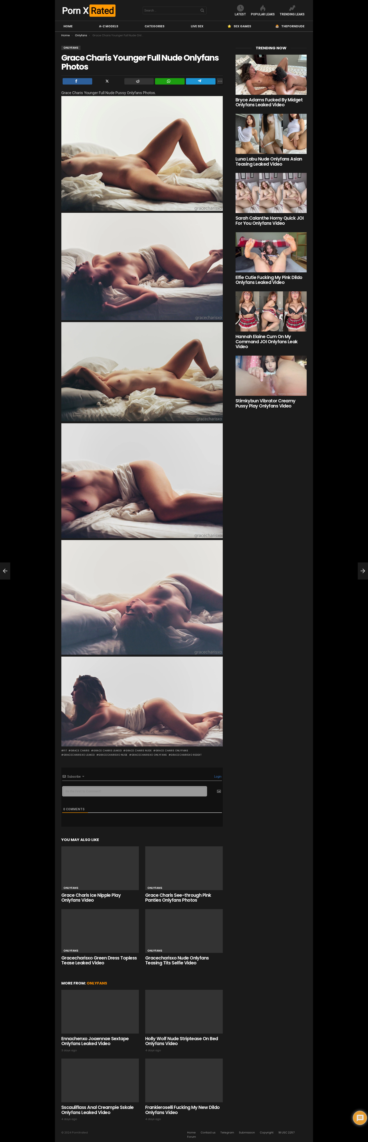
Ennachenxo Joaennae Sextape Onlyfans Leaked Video (95, 1041)
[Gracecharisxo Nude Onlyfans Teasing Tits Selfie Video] (184, 931)
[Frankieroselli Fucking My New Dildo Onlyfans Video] (184, 1080)
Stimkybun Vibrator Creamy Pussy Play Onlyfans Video (266, 403)
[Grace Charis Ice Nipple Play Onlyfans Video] (100, 868)
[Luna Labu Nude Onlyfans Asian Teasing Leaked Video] (271, 134)
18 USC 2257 (286, 1132)
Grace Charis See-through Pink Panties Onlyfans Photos (178, 897)
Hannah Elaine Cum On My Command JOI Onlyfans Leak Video (267, 341)
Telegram (227, 1132)
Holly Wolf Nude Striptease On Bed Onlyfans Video (181, 1041)
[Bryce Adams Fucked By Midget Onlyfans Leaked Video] (271, 75)
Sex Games (242, 26)
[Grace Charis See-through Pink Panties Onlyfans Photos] (184, 868)
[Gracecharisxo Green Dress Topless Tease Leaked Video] (100, 931)
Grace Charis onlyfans (171, 750)
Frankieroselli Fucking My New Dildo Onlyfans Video (182, 1110)
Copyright (266, 1132)
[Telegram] (201, 81)
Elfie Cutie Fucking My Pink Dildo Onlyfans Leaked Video (269, 280)
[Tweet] (108, 81)
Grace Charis (80, 750)
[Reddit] (139, 81)
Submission (247, 1132)
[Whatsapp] (170, 81)
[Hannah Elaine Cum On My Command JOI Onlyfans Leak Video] (271, 311)
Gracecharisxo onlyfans (149, 754)
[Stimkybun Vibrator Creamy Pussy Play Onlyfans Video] (271, 376)
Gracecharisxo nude (113, 754)
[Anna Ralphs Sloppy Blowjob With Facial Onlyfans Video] (5, 571)
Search (202, 11)
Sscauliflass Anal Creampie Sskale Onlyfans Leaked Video (97, 1110)
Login (217, 776)
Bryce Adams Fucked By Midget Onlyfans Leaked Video (269, 102)
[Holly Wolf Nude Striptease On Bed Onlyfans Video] (184, 1012)
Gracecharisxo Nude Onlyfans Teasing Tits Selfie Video (177, 960)
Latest (240, 14)
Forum (191, 1137)
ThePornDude (293, 26)
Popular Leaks (263, 14)
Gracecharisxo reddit (186, 754)
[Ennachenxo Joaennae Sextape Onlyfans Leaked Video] (100, 1012)
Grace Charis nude (138, 750)
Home (68, 26)
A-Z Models (108, 26)
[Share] (77, 81)
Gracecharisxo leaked (79, 754)
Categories (154, 26)
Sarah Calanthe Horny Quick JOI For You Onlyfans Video (269, 220)
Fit (65, 750)
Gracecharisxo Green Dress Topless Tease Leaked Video (99, 960)
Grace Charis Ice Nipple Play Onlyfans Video (91, 897)
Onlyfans (70, 888)
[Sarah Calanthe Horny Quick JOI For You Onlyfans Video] (271, 193)
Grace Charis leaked (107, 750)
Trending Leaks (292, 14)
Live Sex (197, 26)
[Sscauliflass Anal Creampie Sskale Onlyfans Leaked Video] (100, 1080)
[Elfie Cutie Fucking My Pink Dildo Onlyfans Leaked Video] (271, 252)
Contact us (208, 1132)
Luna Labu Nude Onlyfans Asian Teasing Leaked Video (269, 161)
